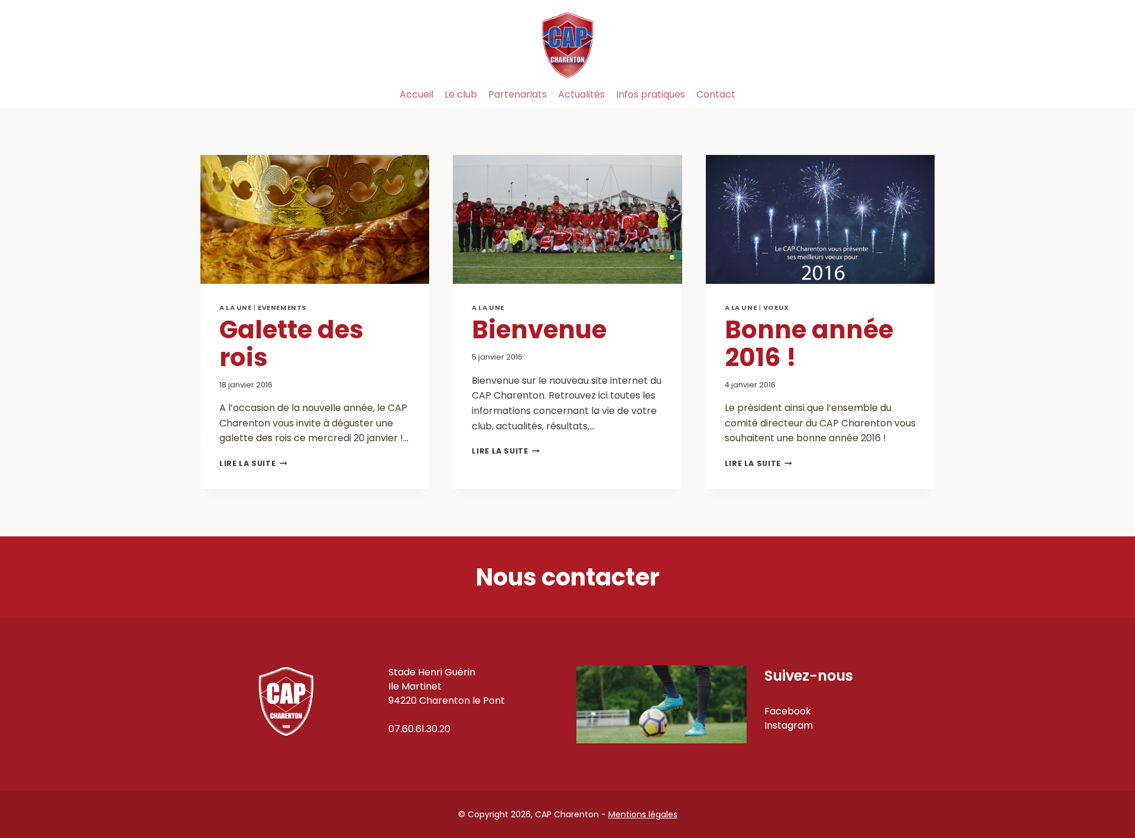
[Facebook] (894, 95)
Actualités (581, 94)
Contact (715, 94)
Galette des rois (291, 343)
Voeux (776, 307)
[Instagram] (921, 95)
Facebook (787, 711)
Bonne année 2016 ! (809, 343)
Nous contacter (568, 577)
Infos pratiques (650, 94)
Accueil (416, 94)
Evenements (282, 307)
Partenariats (517, 94)
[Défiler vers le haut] (1099, 784)
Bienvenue (539, 329)
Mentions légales (642, 814)
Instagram (788, 725)
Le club (461, 94)
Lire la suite (253, 463)
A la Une (235, 307)
